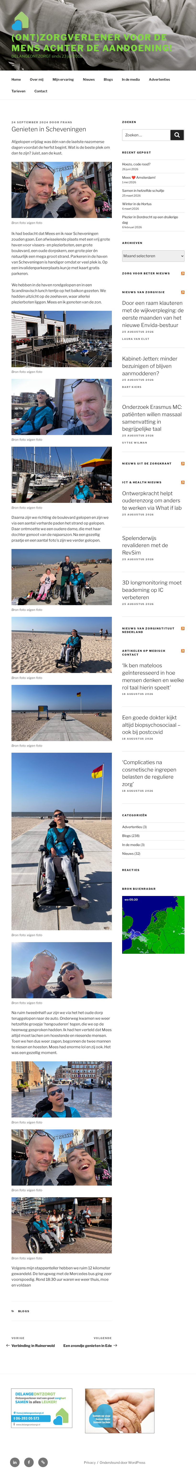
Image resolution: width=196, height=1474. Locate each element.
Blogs (108, 79)
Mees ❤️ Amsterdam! (138, 177)
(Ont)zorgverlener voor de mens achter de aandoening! (92, 42)
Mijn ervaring (63, 79)
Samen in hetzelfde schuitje (143, 190)
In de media (131, 79)
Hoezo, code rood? (136, 164)
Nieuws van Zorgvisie (143, 292)
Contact (40, 91)
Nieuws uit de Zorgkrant (147, 463)
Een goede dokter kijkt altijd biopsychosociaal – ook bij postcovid (151, 724)
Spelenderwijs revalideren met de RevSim (145, 545)
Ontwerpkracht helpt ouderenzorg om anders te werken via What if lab (152, 500)
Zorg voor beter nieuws (146, 273)
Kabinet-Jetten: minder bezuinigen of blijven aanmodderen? (149, 366)
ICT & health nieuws (142, 482)
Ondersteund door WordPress (122, 1462)
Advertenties (159, 79)
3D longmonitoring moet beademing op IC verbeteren (152, 589)
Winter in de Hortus (137, 204)
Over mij (37, 79)
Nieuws (89, 79)
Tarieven (18, 91)
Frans (66, 122)
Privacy (90, 1462)
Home (16, 79)
